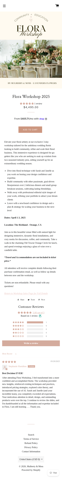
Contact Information (31, 451)
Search (31, 435)
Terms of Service (31, 439)
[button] (27, 103)
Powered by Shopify (31, 470)
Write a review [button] (31, 343)
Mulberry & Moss (35, 466)
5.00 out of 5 (38, 312)
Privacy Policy (31, 447)
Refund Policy (31, 443)
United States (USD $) (29, 459)
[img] (9, 362)
